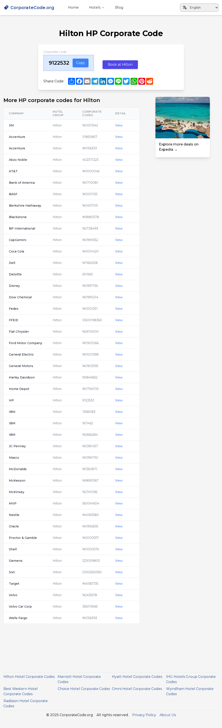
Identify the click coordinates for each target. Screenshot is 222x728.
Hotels (94, 7)
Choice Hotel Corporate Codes (84, 689)
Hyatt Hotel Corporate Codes (137, 677)
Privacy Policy (144, 715)
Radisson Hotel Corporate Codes (25, 703)
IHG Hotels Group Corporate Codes (191, 679)
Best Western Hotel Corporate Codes (20, 691)
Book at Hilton (120, 64)
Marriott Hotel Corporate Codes (79, 679)
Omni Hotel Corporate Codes (137, 689)
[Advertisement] (183, 184)
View (118, 125)
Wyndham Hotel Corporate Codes (190, 691)
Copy (80, 63)
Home (73, 7)
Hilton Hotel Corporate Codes (29, 677)
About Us (168, 715)
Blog (119, 7)
